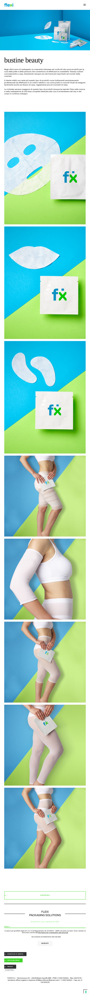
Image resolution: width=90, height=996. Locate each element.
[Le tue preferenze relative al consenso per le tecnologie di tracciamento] (86, 992)
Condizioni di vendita (15, 954)
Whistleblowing (13, 960)
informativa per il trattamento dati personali (53, 932)
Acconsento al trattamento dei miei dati (46, 937)
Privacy (10, 966)
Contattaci (45, 895)
